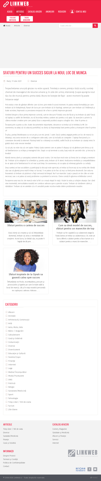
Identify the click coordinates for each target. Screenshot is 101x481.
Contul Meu (80, 11)
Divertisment (14, 349)
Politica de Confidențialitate (14, 463)
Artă (10, 323)
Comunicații (13, 342)
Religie (11, 387)
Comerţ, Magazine (59, 429)
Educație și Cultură (16, 353)
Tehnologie (13, 398)
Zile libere (12, 409)
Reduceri (62, 11)
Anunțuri (50, 11)
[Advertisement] (50, 47)
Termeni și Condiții (10, 459)
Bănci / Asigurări (16, 331)
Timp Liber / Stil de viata (19, 402)
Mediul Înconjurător (17, 372)
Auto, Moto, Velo (15, 327)
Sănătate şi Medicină (60, 432)
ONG (10, 379)
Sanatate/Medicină (17, 391)
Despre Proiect (9, 456)
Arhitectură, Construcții (18, 320)
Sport (10, 394)
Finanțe (11, 361)
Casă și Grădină (15, 338)
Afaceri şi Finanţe (59, 436)
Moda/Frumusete (16, 376)
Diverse (34, 81)
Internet (12, 364)
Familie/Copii (14, 357)
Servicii (55, 439)
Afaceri (11, 312)
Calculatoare (14, 335)
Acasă (9, 11)
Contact (6, 466)
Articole (20, 11)
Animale (12, 316)
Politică (11, 383)
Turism (11, 406)
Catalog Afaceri (35, 11)
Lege (10, 368)
